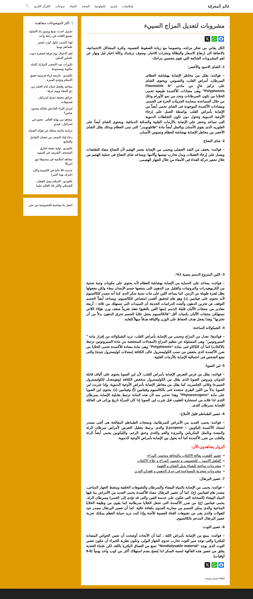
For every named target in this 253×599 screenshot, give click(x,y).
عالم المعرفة (219, 6)
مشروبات (208, 578)
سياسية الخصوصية (50, 205)
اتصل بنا (67, 205)
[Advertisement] (115, 90)
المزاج (215, 578)
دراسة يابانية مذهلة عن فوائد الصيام (50, 130)
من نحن (33, 205)
